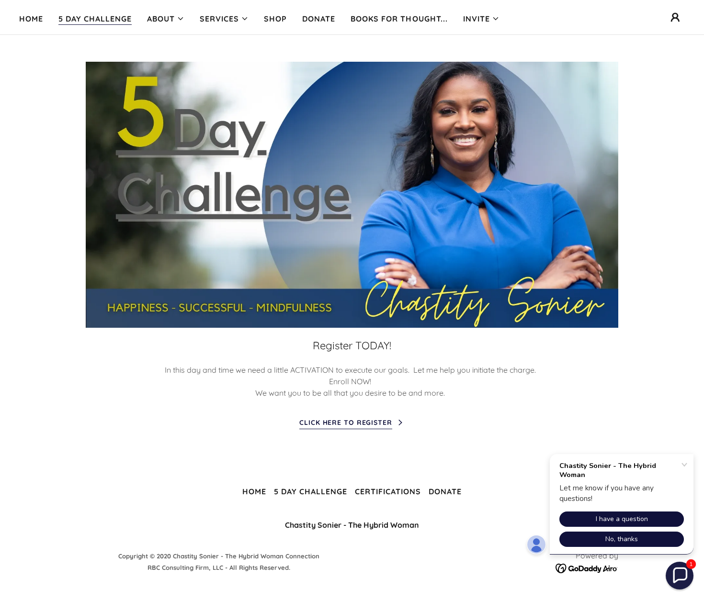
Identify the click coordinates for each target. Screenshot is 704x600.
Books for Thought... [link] (399, 18)
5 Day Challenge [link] (95, 18)
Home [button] (254, 491)
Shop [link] (275, 18)
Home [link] (31, 18)
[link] (587, 568)
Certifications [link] (388, 491)
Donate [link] (318, 18)
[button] (165, 18)
